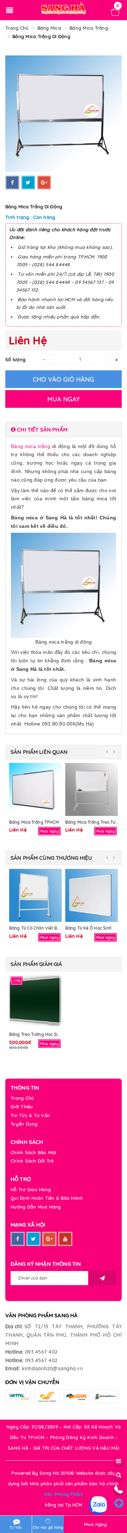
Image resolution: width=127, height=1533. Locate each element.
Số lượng (15, 359)
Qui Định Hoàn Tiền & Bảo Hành (47, 1198)
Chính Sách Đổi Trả (32, 1161)
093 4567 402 (41, 1352)
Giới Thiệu (22, 1106)
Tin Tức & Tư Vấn (30, 1115)
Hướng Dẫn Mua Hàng (36, 1207)
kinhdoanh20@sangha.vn (52, 1368)
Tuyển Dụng (24, 1124)
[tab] (63, 429)
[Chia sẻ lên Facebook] (12, 182)
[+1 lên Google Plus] (44, 182)
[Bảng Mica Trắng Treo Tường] (91, 789)
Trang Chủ (22, 1098)
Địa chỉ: (14, 1326)
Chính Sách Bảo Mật (34, 1152)
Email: (12, 1368)
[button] (63, 429)
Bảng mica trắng (30, 446)
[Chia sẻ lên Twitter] (28, 182)
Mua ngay (95, 1524)
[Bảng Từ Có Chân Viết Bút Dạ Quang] (35, 895)
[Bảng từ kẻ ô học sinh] (91, 895)
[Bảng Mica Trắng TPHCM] (35, 789)
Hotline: (14, 1352)
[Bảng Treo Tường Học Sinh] (35, 1001)
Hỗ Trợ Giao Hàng (31, 1189)
